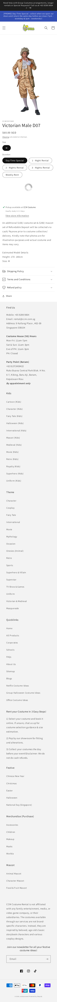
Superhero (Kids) (15, 473)
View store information (17, 215)
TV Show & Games (15, 586)
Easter (9, 790)
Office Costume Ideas (17, 700)
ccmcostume (24, 996)
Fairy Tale (11, 515)
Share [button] (9, 295)
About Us (11, 664)
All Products (12, 635)
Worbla (10, 853)
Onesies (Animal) (15, 550)
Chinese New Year (15, 776)
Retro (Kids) (12, 459)
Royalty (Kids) (13, 466)
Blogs (9, 678)
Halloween (11, 797)
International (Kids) (16, 430)
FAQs (8, 656)
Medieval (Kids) (14, 444)
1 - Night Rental (40, 160)
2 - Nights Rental (15, 167)
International (13, 522)
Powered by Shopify (35, 996)
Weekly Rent (12, 174)
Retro (9, 558)
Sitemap (10, 671)
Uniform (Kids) (13, 480)
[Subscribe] (47, 959)
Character (11, 500)
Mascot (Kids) (13, 437)
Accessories (12, 824)
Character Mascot (15, 880)
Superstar (11, 579)
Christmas (11, 783)
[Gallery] (28, 78)
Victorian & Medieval (16, 601)
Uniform (10, 593)
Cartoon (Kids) (13, 401)
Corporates (12, 642)
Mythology (11, 536)
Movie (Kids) (12, 452)
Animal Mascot (13, 873)
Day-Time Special (15, 160)
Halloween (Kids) (15, 423)
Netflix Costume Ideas (17, 685)
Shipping (5, 137)
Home (9, 628)
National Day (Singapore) (19, 804)
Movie (9, 529)
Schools (10, 649)
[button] (3, 27)
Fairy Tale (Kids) (14, 416)
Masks (9, 846)
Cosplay (10, 507)
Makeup (10, 839)
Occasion (11, 543)
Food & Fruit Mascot (16, 887)
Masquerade (12, 608)
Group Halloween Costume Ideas (23, 692)
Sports (9, 565)
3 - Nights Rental (41, 167)
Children (10, 832)
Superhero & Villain (16, 572)
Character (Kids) (14, 408)
